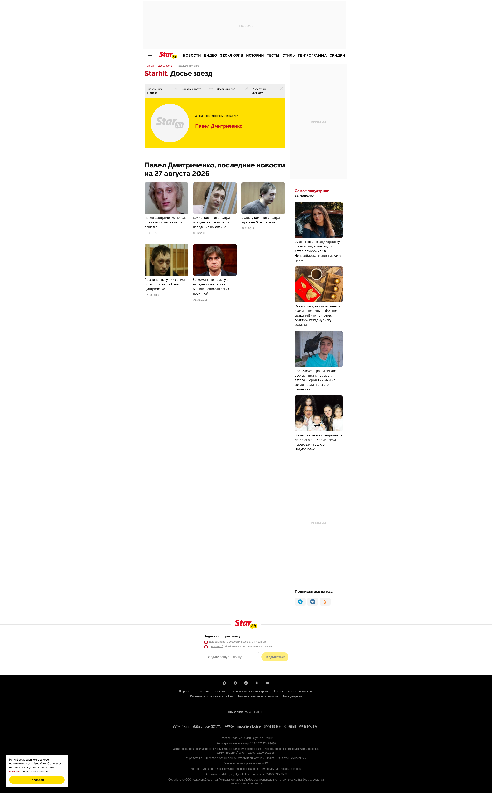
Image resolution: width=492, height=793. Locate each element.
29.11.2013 (247, 228)
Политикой (217, 646)
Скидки (337, 55)
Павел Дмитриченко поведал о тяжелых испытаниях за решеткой (166, 222)
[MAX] (224, 683)
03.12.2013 (199, 233)
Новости (192, 55)
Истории (255, 55)
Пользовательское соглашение (293, 691)
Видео (210, 55)
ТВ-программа (312, 55)
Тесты (273, 55)
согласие (220, 642)
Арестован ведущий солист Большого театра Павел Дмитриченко (165, 284)
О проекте (185, 691)
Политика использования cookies (211, 696)
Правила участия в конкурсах (248, 691)
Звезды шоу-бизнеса (155, 90)
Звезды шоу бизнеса (208, 115)
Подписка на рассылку (222, 636)
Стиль (289, 55)
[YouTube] (267, 683)
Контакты (203, 691)
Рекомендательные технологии (258, 696)
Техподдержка (292, 696)
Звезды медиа (226, 89)
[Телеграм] (235, 683)
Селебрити (231, 115)
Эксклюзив (231, 55)
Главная (149, 65)
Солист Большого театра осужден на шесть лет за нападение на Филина (211, 222)
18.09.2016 (151, 233)
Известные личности (259, 90)
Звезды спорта (191, 89)
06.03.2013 (200, 299)
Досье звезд (165, 65)
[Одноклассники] (256, 683)
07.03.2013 (152, 295)
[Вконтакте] (246, 683)
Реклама (219, 691)
